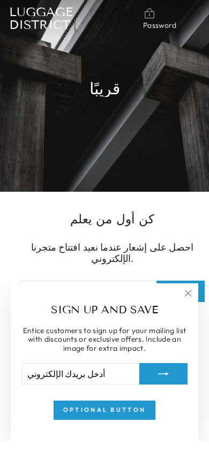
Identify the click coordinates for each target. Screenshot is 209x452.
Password (160, 25)
